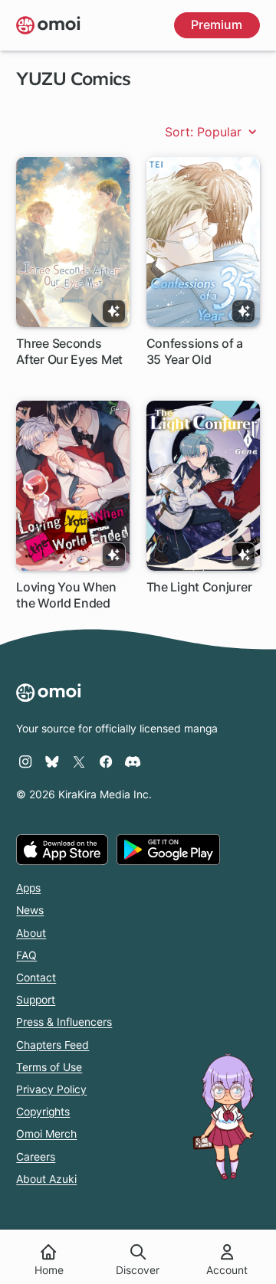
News (30, 910)
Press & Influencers (64, 1022)
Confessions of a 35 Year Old (194, 351)
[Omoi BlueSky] (52, 761)
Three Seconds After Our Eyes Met (69, 351)
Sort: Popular (205, 131)
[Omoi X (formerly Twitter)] (79, 761)
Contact (36, 977)
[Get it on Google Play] (168, 849)
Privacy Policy (51, 1089)
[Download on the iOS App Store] (62, 849)
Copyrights (43, 1111)
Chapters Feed (52, 1045)
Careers (35, 1157)
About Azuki (46, 1179)
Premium (216, 24)
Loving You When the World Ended (66, 595)
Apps (28, 888)
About (31, 933)
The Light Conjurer (199, 587)
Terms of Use (49, 1067)
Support (35, 1000)
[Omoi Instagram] (25, 761)
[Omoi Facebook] (106, 761)
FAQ (26, 955)
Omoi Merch (46, 1134)
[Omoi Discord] (132, 761)
